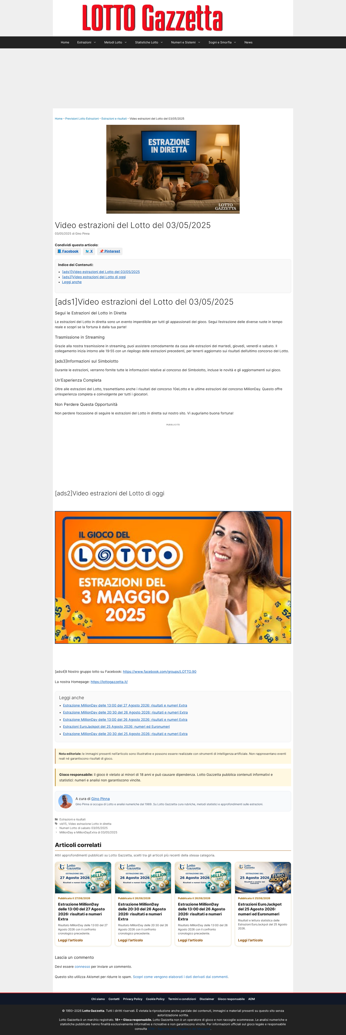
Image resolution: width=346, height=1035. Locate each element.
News (248, 42)
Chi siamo (98, 999)
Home (65, 42)
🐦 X (89, 251)
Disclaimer (207, 999)
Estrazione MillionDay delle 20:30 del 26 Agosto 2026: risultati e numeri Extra (125, 712)
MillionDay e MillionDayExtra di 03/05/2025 (88, 832)
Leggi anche (72, 282)
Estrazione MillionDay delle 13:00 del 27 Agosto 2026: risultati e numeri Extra (125, 705)
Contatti (114, 999)
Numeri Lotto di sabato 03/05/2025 (83, 828)
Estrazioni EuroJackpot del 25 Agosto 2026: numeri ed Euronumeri (116, 727)
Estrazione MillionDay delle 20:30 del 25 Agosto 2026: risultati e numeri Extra (125, 734)
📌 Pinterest (110, 251)
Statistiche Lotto (146, 42)
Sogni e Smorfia (220, 42)
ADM (251, 999)
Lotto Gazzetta (246, 18)
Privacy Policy (132, 999)
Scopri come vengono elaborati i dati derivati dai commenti (180, 977)
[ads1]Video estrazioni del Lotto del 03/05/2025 (101, 272)
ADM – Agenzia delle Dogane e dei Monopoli (179, 1029)
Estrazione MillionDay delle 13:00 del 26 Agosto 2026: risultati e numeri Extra (125, 720)
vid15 (63, 823)
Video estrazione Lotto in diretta (89, 823)
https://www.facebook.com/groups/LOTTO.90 (159, 672)
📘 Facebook (67, 251)
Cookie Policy (155, 999)
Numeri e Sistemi (183, 42)
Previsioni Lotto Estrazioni (82, 118)
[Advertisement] (173, 78)
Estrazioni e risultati (114, 118)
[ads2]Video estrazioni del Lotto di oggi (94, 277)
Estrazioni (84, 42)
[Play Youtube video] (173, 577)
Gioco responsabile (231, 999)
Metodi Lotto (113, 42)
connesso (82, 967)
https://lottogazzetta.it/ (109, 682)
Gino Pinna (100, 799)
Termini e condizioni (182, 999)
